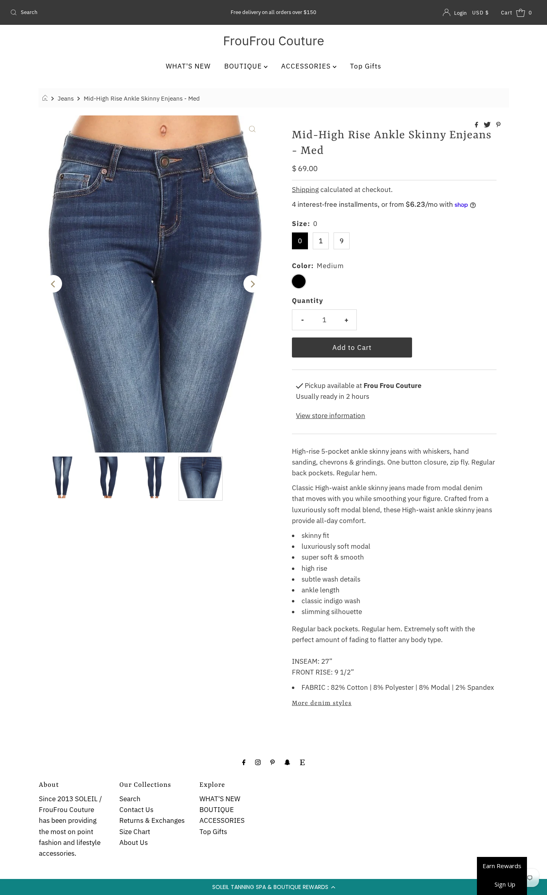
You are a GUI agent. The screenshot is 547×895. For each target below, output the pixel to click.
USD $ (480, 12)
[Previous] (53, 284)
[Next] (252, 284)
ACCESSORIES (307, 66)
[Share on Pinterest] (498, 125)
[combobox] (93, 12)
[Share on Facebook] (477, 125)
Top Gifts (365, 66)
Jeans (66, 98)
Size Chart (134, 831)
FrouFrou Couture (273, 40)
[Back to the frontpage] (46, 98)
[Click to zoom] (252, 128)
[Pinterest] (272, 761)
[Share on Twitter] (488, 125)
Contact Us (136, 809)
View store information (330, 415)
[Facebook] (243, 761)
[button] (273, 887)
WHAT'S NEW (188, 66)
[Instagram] (258, 761)
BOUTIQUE (244, 66)
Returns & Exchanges (152, 820)
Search (130, 798)
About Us (133, 842)
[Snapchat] (287, 761)
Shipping (305, 189)
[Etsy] (302, 761)
